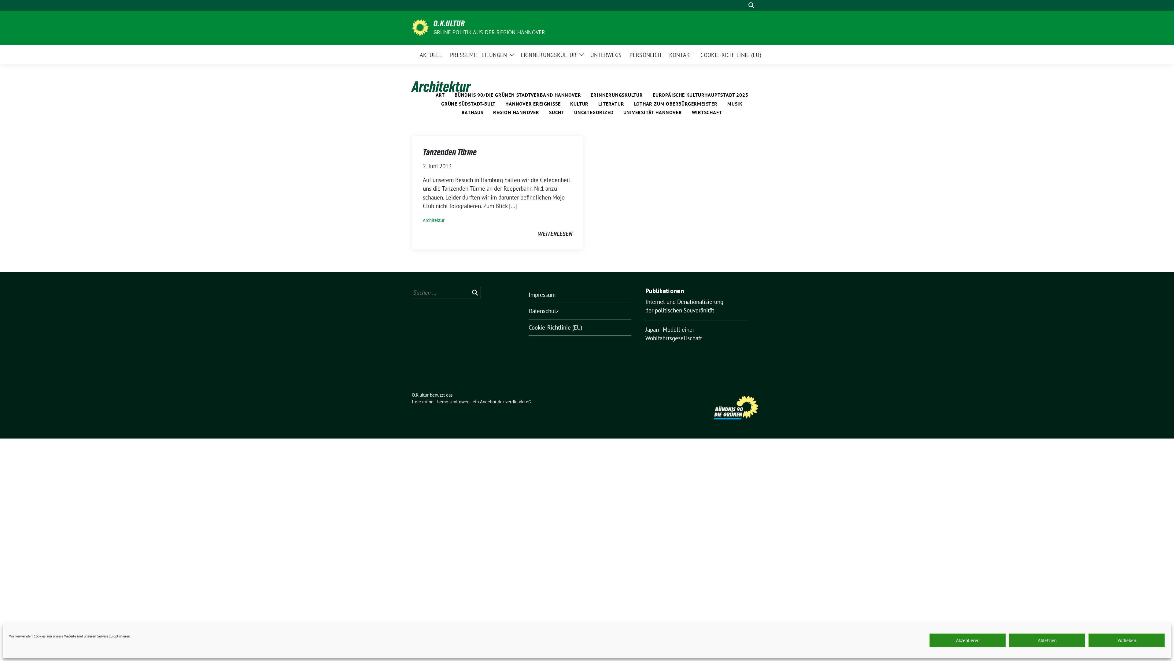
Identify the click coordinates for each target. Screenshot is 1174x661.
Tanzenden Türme (450, 152)
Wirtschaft (707, 112)
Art (440, 95)
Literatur (611, 104)
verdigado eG (518, 402)
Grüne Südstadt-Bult (468, 104)
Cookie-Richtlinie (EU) (555, 327)
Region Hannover (516, 112)
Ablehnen (1047, 640)
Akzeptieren (968, 640)
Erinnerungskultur (617, 95)
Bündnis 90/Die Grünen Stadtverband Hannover (518, 95)
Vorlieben (1126, 640)
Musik (735, 104)
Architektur (434, 220)
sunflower (459, 402)
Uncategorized (593, 112)
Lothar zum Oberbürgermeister (676, 104)
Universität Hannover (652, 112)
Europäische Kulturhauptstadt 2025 (700, 95)
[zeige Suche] (751, 5)
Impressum (542, 294)
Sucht (556, 112)
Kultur (579, 104)
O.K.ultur (449, 23)
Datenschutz (544, 311)
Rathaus (472, 112)
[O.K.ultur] (420, 27)
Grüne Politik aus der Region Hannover (489, 32)
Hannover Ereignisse (532, 104)
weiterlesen (555, 233)
